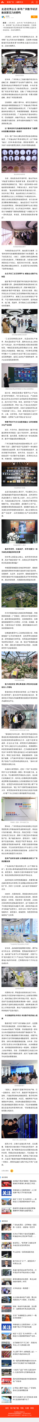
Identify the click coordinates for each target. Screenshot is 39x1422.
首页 (7, 1408)
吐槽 (27, 1408)
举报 (32, 1408)
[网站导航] (37, 2)
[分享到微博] (11, 1170)
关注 (34, 16)
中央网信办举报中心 (19, 1412)
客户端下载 (14, 1408)
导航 (22, 1408)
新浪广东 (10, 2)
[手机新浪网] (3, 2)
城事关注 (19, 2)
